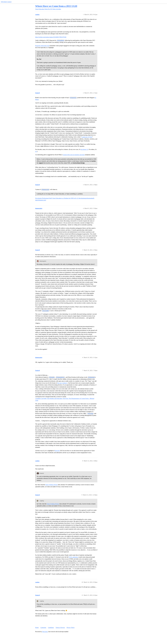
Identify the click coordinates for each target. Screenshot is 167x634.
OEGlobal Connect (6, 2)
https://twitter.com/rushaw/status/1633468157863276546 (50, 37)
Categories (43, 627)
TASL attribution (73, 557)
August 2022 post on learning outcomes (74, 154)
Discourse (45, 631)
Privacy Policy (71, 627)
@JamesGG (73, 97)
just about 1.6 (84, 149)
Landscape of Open (86, 137)
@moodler (90, 413)
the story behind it (62, 383)
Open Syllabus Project (51, 484)
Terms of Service (60, 627)
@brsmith (51, 377)
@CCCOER (45, 310)
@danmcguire (45, 189)
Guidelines (51, 627)
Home (37, 627)
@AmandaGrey (60, 377)
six (36, 151)
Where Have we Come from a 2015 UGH (56, 6)
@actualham (60, 40)
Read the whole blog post (42, 45)
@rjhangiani (91, 377)
